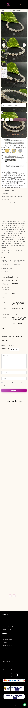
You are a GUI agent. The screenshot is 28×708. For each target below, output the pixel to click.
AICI (22, 155)
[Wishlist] (20, 4)
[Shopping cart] (25, 4)
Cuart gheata (15, 283)
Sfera (13, 293)
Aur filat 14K (10, 134)
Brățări (7, 10)
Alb (13, 287)
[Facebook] (11, 675)
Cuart (21, 134)
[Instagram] (17, 675)
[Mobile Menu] (3, 4)
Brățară (17, 134)
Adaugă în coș (20, 119)
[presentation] (3, 45)
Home (2, 10)
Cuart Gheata (5, 135)
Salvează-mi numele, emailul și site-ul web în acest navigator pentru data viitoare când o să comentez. (13, 384)
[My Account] (17, 4)
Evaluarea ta (5, 348)
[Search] (13, 4)
